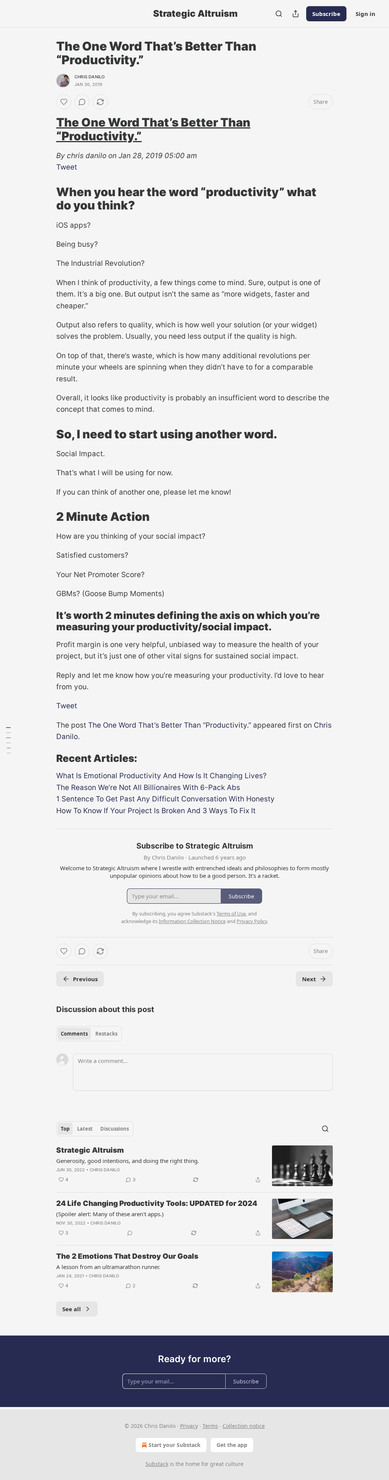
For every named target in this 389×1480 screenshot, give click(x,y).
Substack (156, 1463)
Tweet (66, 167)
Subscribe (326, 13)
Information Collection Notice (192, 921)
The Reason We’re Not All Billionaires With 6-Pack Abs (148, 787)
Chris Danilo (89, 76)
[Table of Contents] (8, 739)
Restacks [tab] (106, 1033)
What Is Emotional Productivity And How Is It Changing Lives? (161, 775)
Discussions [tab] (114, 1128)
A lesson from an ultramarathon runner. (108, 1267)
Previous (85, 979)
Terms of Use (231, 913)
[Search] (278, 13)
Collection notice (244, 1425)
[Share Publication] (295, 13)
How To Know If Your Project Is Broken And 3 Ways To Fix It (156, 810)
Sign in (365, 13)
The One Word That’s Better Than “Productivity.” (153, 129)
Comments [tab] (74, 1033)
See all (71, 1309)
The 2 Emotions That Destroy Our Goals (127, 1256)
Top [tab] (65, 1128)
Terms (210, 1425)
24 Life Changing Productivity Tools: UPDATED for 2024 (156, 1203)
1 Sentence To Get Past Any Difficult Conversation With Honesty (165, 799)
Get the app (232, 1444)
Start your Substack (175, 1444)
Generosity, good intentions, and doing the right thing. (127, 1160)
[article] (194, 1165)
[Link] (46, 129)
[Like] (63, 101)
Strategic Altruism (90, 1150)
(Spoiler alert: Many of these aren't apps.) (110, 1214)
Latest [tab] (85, 1128)
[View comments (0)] (82, 101)
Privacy (189, 1425)
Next (309, 979)
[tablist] (89, 1033)
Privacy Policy (252, 921)
